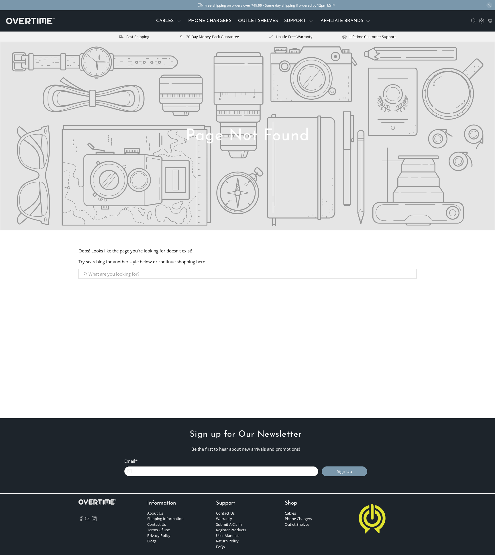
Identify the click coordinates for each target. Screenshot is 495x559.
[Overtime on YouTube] (87, 519)
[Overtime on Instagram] (94, 519)
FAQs (220, 546)
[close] (489, 5)
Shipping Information (165, 518)
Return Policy (227, 541)
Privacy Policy (158, 535)
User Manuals (227, 535)
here (200, 261)
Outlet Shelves (297, 524)
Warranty (224, 518)
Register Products (231, 529)
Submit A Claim (229, 524)
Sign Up (344, 471)
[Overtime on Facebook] (81, 519)
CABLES (165, 21)
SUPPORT (295, 21)
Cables (290, 513)
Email (131, 461)
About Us (155, 513)
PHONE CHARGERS (209, 21)
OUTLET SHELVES (258, 21)
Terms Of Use (158, 529)
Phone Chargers (298, 518)
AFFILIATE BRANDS (342, 21)
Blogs (151, 541)
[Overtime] (30, 21)
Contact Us (156, 524)
